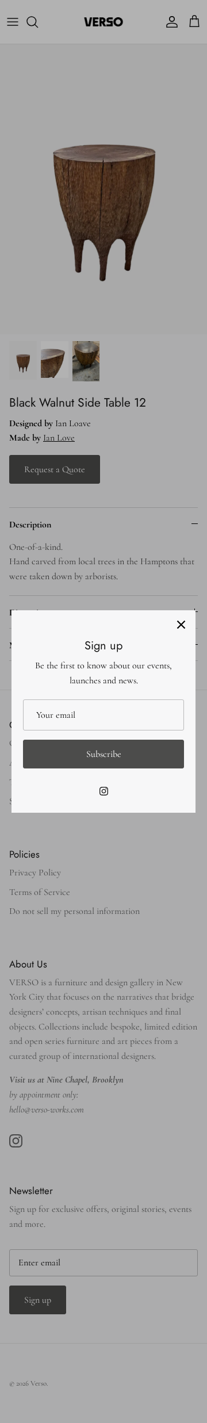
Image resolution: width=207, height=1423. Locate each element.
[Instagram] (103, 791)
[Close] (181, 624)
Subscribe (103, 754)
